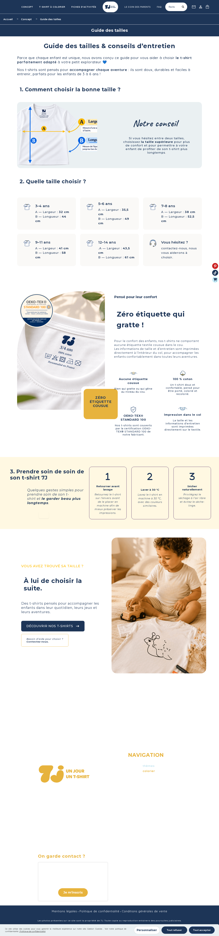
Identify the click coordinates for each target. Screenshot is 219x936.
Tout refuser (174, 930)
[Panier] (215, 280)
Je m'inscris (73, 892)
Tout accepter (202, 930)
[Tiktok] (215, 273)
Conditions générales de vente (144, 911)
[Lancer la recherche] (182, 6)
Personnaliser (147, 930)
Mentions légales (64, 911)
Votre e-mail (51, 867)
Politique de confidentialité (99, 911)
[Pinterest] (215, 266)
